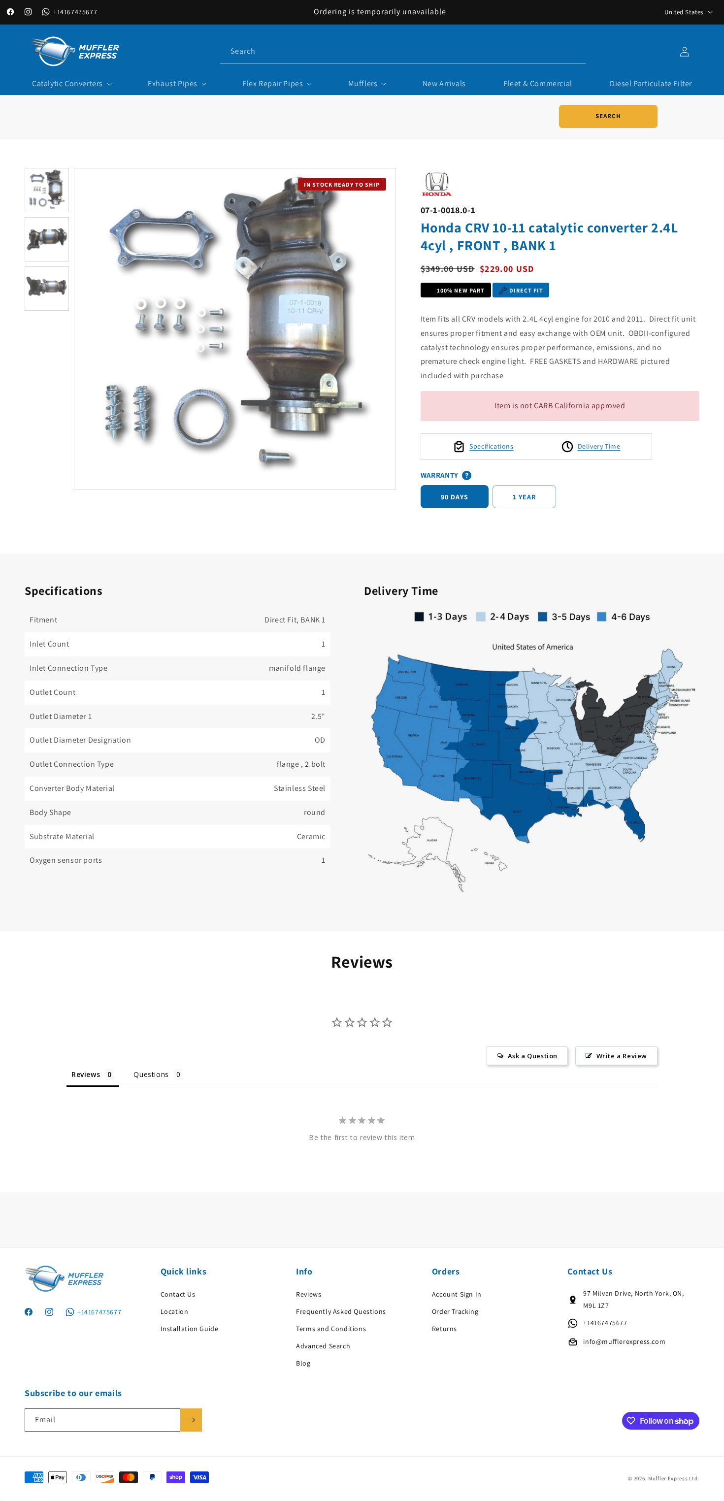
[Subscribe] (191, 1420)
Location (175, 1311)
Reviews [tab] (85, 1074)
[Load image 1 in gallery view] (47, 190)
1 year (524, 496)
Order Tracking (455, 1311)
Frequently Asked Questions (341, 1311)
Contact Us (178, 1294)
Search (608, 116)
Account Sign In (457, 1294)
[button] (71, 84)
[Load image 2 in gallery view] (47, 239)
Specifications (491, 446)
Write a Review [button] (621, 1056)
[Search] (574, 51)
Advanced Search (323, 1345)
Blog (303, 1363)
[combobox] (403, 51)
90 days (454, 496)
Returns (444, 1328)
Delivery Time (599, 446)
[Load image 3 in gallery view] (47, 288)
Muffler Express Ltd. (673, 1478)
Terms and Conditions (331, 1328)
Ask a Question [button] (533, 1056)
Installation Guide (190, 1328)
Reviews (308, 1294)
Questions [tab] (150, 1074)
